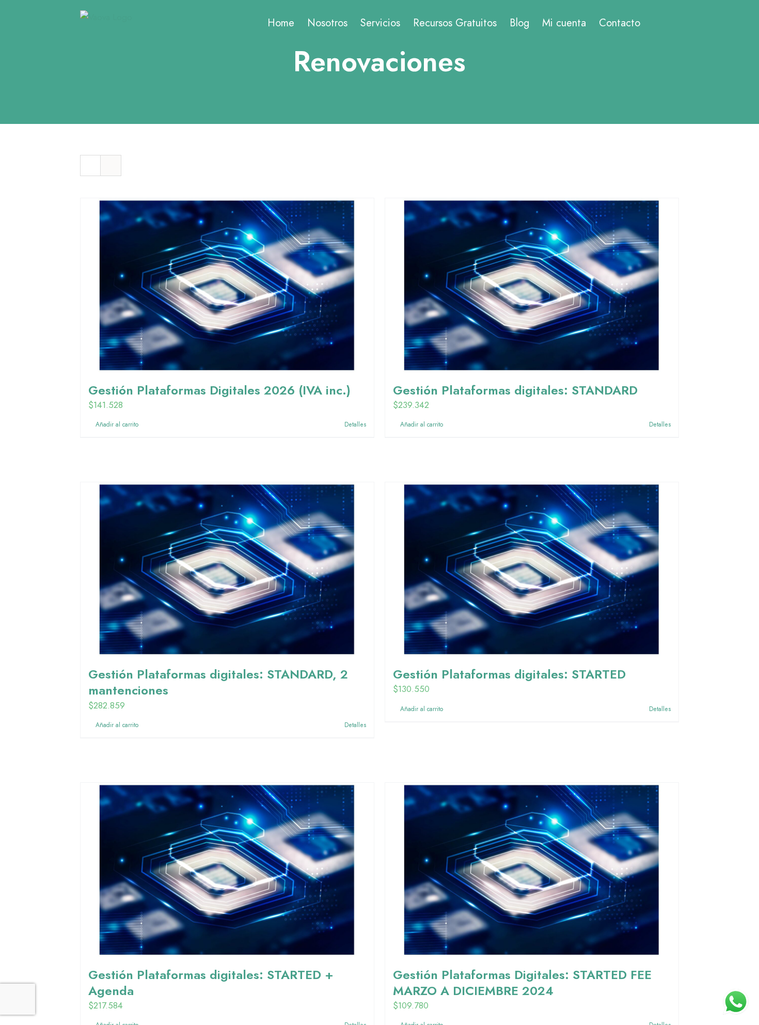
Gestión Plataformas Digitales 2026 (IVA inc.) (219, 390)
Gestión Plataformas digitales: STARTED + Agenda (211, 983)
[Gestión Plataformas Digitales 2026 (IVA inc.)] (227, 285)
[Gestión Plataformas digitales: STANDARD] (531, 285)
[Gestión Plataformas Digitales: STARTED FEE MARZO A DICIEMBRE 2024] (531, 869)
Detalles (355, 424)
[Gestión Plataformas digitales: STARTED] (531, 569)
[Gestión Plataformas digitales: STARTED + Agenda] (227, 869)
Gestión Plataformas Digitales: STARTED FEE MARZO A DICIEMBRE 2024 (522, 983)
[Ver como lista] (111, 165)
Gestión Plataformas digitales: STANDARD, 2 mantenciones (218, 682)
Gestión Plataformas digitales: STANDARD (515, 390)
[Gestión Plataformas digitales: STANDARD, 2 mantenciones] (227, 569)
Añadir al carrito (117, 424)
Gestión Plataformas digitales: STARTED (509, 674)
